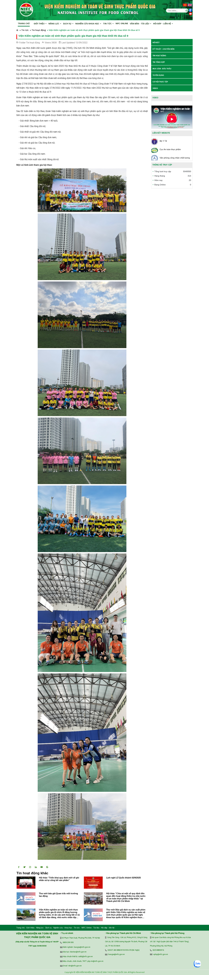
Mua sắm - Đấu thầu (162, 69)
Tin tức (107, 23)
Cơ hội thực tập (160, 82)
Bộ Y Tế (163, 141)
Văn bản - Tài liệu (140, 23)
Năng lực (54, 23)
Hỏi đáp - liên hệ (107, 928)
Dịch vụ (67, 23)
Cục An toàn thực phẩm (170, 149)
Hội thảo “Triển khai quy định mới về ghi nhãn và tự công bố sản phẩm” (59, 878)
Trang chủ (24, 23)
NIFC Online (86, 928)
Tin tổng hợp (159, 62)
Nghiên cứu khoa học (87, 23)
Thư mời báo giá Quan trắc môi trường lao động (58, 894)
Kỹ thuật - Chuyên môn (163, 49)
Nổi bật (156, 43)
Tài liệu (96, 928)
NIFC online (122, 23)
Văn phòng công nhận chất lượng (175, 158)
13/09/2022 (81, 42)
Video (155, 88)
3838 (54, 42)
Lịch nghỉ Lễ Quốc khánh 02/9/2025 (123, 877)
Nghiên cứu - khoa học (62, 928)
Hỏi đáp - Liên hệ (162, 23)
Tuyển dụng (158, 75)
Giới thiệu (39, 23)
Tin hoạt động (33, 42)
